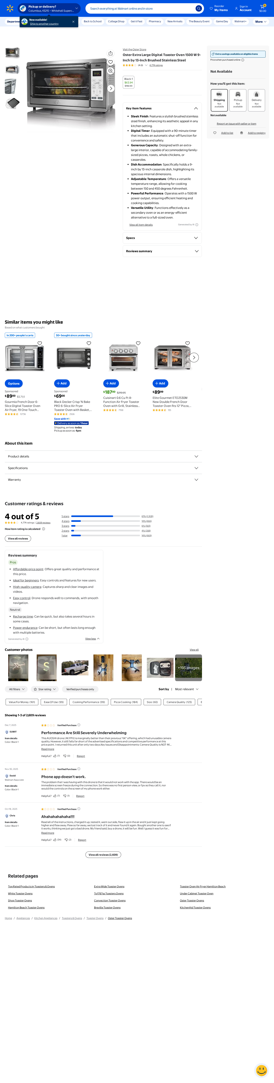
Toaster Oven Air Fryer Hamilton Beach (203, 886)
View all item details (141, 224)
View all (194, 649)
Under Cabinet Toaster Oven (196, 893)
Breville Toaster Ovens (107, 907)
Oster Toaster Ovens (192, 900)
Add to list (227, 132)
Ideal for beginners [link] (26, 580)
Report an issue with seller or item (236, 123)
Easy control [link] (21, 598)
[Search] (199, 8)
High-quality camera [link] (27, 587)
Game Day (222, 21)
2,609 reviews (43, 522)
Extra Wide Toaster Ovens (109, 886)
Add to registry (257, 132)
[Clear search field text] (189, 8)
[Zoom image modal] (110, 70)
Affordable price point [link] (28, 569)
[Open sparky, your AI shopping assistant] (262, 1071)
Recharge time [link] (23, 616)
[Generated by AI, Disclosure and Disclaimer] (196, 224)
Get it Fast (136, 21)
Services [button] (40, 21)
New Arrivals (174, 21)
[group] (143, 65)
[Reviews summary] (146, 65)
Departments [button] (15, 21)
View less (90, 638)
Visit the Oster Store (134, 49)
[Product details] (196, 456)
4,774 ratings (156, 65)
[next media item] (111, 88)
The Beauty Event (199, 21)
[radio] (128, 82)
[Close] (74, 21)
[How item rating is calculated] (43, 528)
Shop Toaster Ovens (20, 900)
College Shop (116, 21)
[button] (219, 8)
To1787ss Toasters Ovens (109, 893)
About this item (18, 443)
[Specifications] (196, 468)
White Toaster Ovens (20, 893)
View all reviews (18, 538)
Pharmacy (155, 21)
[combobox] (144, 8)
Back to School (93, 21)
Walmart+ (240, 21)
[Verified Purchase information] (78, 724)
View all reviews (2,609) (103, 854)
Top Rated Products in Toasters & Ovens (31, 886)
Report (81, 756)
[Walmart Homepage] (10, 8)
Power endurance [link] (25, 628)
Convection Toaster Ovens (110, 900)
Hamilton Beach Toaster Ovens (26, 907)
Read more (47, 749)
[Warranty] (196, 479)
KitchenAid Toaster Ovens (195, 907)
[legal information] (242, 60)
